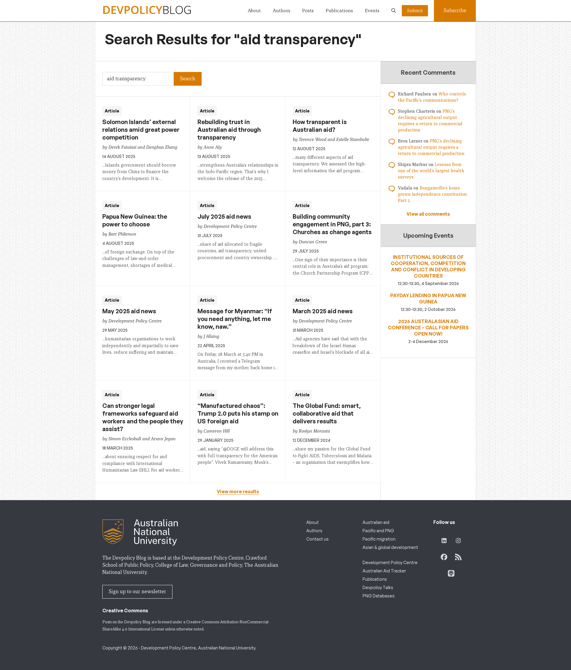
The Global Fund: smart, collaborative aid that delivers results (327, 413)
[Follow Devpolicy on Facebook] (444, 556)
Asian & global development (390, 547)
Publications (339, 10)
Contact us (317, 538)
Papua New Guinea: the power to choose (134, 220)
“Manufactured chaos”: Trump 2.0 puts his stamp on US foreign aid (237, 413)
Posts (308, 10)
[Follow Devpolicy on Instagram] (458, 540)
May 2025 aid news (129, 311)
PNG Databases (379, 595)
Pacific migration (379, 538)
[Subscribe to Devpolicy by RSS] (458, 556)
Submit (415, 10)
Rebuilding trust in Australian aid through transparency (229, 129)
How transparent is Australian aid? (320, 125)
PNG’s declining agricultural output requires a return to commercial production (431, 147)
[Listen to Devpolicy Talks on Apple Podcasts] (451, 573)
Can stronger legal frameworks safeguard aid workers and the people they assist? (142, 417)
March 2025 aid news (323, 311)
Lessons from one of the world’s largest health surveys (431, 171)
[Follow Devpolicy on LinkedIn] (444, 540)
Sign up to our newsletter (137, 591)
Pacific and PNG (378, 530)
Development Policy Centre (390, 562)
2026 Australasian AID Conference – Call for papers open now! (428, 327)
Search (187, 79)
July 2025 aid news (224, 216)
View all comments (428, 214)
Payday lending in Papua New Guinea (428, 298)
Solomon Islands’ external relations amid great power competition (140, 129)
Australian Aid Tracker (384, 570)
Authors (281, 10)
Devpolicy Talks (378, 587)
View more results (238, 491)
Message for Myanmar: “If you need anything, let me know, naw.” (234, 318)
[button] (393, 10)
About (254, 10)
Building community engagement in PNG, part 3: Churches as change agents (332, 224)
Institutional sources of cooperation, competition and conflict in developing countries (428, 266)
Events (372, 10)
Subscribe (454, 10)
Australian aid (376, 522)
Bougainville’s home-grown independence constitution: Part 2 (433, 194)
